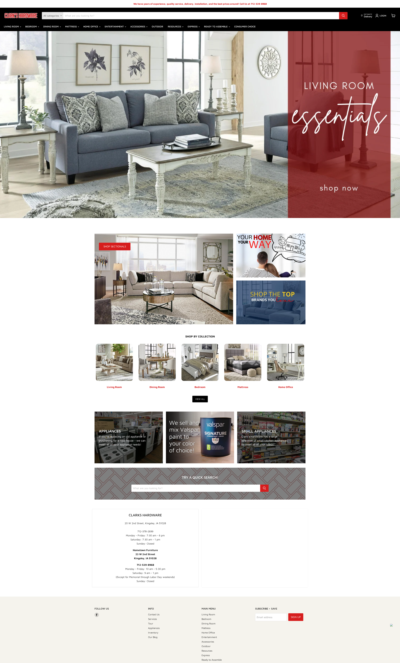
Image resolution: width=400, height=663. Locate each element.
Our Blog (153, 637)
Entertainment (114, 26)
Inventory (153, 632)
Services (152, 619)
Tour (150, 623)
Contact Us (154, 614)
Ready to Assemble (216, 26)
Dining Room (51, 26)
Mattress (71, 26)
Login (383, 15)
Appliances (154, 628)
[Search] (343, 15)
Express (193, 26)
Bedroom (31, 26)
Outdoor (157, 26)
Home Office (91, 26)
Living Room (11, 26)
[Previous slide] (8, 124)
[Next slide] (391, 124)
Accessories (138, 26)
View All (200, 399)
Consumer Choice (245, 26)
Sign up (296, 617)
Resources (175, 26)
